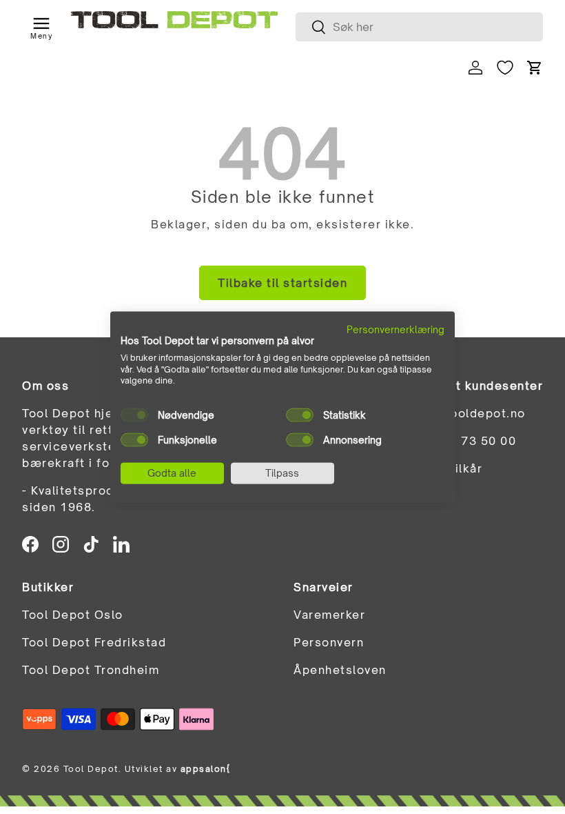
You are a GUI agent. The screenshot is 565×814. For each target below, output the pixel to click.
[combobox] (419, 26)
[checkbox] (134, 415)
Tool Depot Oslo (72, 615)
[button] (535, 67)
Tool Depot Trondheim (90, 670)
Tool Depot (91, 769)
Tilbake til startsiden (282, 283)
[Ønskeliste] (505, 67)
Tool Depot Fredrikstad (94, 642)
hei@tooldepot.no (470, 413)
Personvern (329, 642)
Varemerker (329, 615)
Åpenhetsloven (340, 670)
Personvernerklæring (395, 329)
